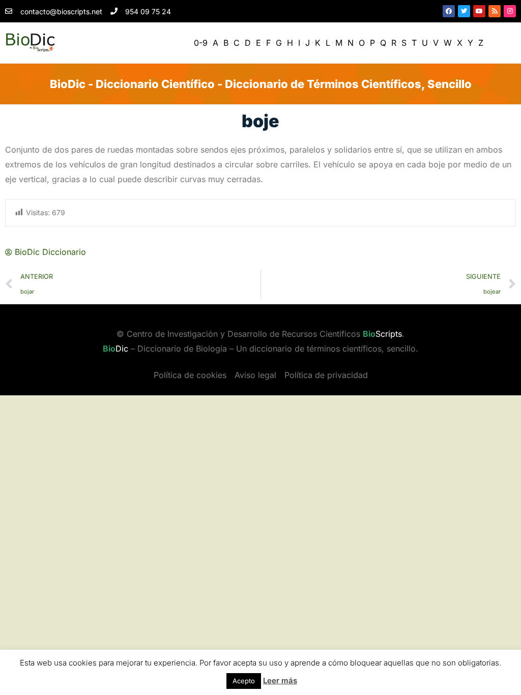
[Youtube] (479, 11)
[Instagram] (510, 11)
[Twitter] (464, 11)
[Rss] (494, 11)
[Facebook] (449, 11)
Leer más (280, 680)
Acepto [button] (244, 681)
